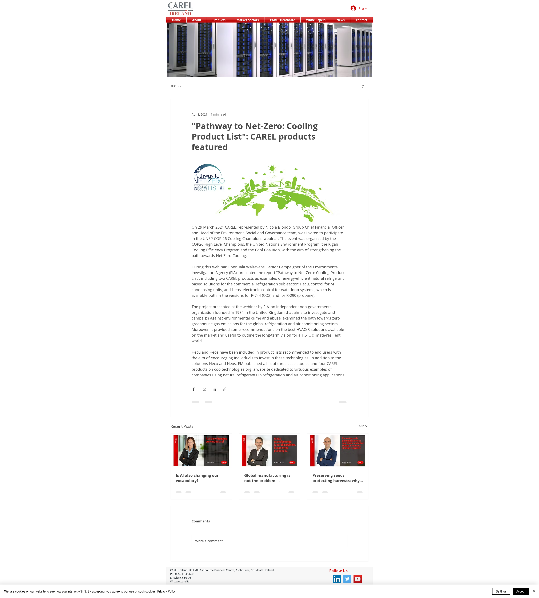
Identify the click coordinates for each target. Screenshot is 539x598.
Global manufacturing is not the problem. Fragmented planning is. (267, 478)
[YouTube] (358, 582)
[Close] (533, 591)
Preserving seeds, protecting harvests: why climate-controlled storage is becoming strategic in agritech (336, 478)
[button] (363, 86)
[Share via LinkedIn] (214, 389)
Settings (501, 591)
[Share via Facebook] (194, 389)
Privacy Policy (166, 591)
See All (363, 426)
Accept (520, 591)
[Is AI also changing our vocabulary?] (201, 451)
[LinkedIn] (337, 582)
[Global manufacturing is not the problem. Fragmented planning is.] (269, 451)
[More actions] (344, 114)
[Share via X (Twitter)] (204, 389)
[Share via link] (225, 389)
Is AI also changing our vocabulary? (197, 478)
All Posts (176, 86)
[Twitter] (347, 582)
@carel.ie (196, 581)
